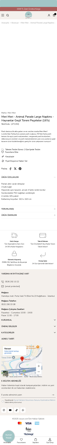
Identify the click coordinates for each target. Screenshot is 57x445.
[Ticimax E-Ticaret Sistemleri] (28, 434)
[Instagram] (3, 410)
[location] (21, 361)
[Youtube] (10, 410)
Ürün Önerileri (9, 215)
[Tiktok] (16, 410)
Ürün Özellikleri (10, 177)
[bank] (28, 423)
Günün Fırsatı (8, 436)
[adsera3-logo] (28, 429)
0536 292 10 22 (12, 281)
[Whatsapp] (22, 410)
